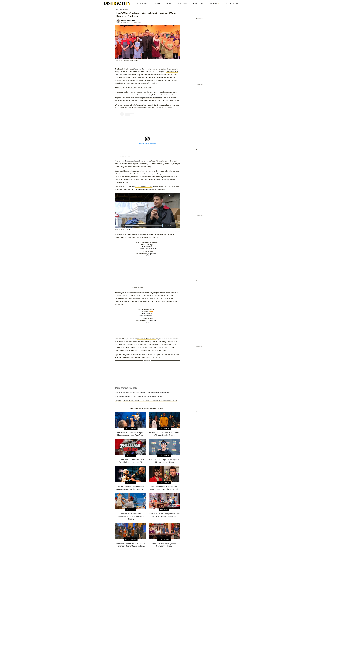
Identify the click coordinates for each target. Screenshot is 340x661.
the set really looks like (143, 187)
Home (116, 9)
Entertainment (142, 4)
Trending (169, 4)
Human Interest (198, 4)
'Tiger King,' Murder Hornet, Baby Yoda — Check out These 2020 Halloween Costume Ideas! (146, 401)
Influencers (182, 4)
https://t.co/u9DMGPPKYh (147, 315)
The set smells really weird (135, 161)
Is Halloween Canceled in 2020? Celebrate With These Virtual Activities (138, 396)
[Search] (223, 3)
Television (156, 4)
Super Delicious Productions (151, 98)
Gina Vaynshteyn (129, 20)
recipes (146, 339)
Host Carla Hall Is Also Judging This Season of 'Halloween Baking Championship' (142, 392)
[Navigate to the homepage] (117, 3)
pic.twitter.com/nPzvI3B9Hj (147, 248)
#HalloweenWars (147, 246)
